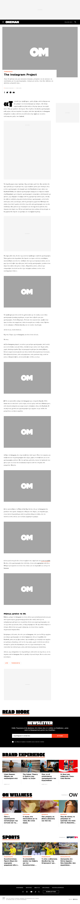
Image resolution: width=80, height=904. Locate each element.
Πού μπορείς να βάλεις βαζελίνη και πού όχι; (48, 819)
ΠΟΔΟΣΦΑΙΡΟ (8, 856)
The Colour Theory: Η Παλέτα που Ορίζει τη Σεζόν (30, 776)
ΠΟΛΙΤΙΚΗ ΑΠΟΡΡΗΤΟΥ (58, 887)
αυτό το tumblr (45, 560)
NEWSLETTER (51, 891)
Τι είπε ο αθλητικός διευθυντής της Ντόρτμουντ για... (49, 861)
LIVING (6, 814)
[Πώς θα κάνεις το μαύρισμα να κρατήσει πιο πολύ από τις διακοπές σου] (68, 806)
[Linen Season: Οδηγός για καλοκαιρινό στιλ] (11, 766)
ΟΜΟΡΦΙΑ (45, 814)
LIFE (6, 663)
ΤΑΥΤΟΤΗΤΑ (29, 887)
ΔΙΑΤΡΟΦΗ (26, 814)
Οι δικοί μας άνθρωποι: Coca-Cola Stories (67, 776)
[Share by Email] (13, 92)
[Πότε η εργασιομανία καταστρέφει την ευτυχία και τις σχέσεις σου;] (11, 806)
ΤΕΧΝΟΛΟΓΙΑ (8, 71)
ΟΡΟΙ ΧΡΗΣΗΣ (45, 887)
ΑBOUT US (37, 887)
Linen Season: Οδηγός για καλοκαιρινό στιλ (11, 776)
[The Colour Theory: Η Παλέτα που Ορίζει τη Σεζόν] (30, 766)
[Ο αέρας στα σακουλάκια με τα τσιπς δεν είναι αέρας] (30, 806)
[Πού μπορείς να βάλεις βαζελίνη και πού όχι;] (49, 806)
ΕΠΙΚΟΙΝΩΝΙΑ (19, 887)
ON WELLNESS (17, 795)
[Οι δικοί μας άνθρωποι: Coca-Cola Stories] (68, 766)
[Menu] (3, 22)
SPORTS (11, 837)
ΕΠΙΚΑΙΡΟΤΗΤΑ (65, 856)
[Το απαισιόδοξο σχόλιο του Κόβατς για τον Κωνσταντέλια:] (30, 848)
